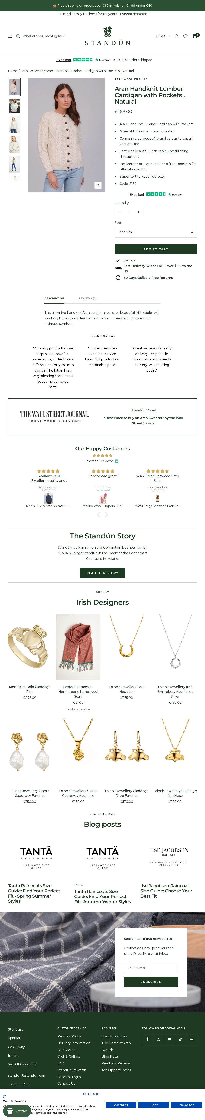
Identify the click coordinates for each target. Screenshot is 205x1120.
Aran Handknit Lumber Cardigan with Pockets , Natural (90, 71)
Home (13, 71)
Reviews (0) (88, 298)
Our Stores (66, 1050)
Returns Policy (69, 1036)
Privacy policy (91, 1093)
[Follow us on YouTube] (169, 1039)
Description (54, 298)
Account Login (69, 1077)
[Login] (176, 36)
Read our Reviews (115, 1063)
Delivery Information (73, 1043)
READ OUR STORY (102, 573)
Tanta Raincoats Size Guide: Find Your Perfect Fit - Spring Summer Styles (34, 893)
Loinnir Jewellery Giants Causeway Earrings (30, 793)
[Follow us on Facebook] (147, 1039)
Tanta (78, 884)
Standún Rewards (71, 1070)
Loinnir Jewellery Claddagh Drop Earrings (127, 793)
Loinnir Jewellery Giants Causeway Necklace (78, 793)
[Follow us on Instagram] (158, 1039)
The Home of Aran (116, 1043)
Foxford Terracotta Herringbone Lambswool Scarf (78, 691)
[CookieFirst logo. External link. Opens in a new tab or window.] (4, 1097)
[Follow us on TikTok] (180, 1039)
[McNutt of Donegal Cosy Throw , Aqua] (157, 498)
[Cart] (195, 36)
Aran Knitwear (31, 71)
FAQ (60, 1063)
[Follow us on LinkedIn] (191, 1039)
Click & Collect (68, 1056)
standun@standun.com (27, 1075)
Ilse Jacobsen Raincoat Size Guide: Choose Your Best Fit (166, 891)
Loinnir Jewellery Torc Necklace (126, 689)
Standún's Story (114, 1036)
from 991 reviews (100, 461)
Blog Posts (110, 1056)
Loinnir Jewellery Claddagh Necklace (175, 793)
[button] (99, 514)
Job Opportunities (116, 1070)
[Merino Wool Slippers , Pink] (48, 498)
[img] (102, 455)
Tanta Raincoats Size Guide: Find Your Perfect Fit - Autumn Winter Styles (102, 896)
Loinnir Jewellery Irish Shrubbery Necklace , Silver (175, 691)
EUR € (161, 36)
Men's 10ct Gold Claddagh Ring (30, 689)
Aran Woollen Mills (131, 79)
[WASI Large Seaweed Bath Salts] (103, 498)
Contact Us (66, 1083)
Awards (107, 1050)
